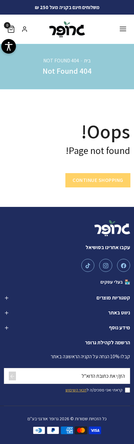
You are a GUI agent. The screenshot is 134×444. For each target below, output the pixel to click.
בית (87, 60)
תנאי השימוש (76, 390)
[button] (11, 29)
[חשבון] (24, 29)
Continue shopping (98, 180)
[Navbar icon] (123, 29)
